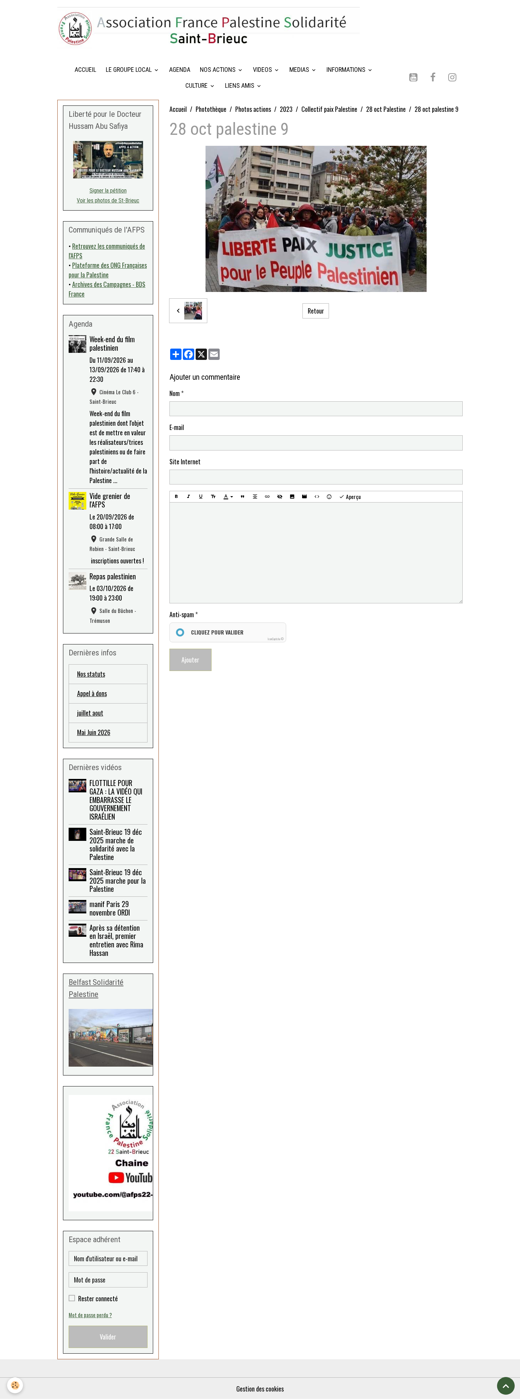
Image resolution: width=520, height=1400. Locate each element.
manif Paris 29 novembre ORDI (109, 908)
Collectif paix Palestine (329, 109)
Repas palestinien (112, 576)
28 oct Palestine (386, 109)
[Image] (292, 496)
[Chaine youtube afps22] (108, 1153)
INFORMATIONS (347, 69)
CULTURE (197, 85)
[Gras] (176, 496)
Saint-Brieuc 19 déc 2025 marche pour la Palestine (117, 880)
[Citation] (242, 496)
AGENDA (179, 69)
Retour (316, 310)
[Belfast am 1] (108, 1038)
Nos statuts (91, 673)
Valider (108, 1336)
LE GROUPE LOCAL (129, 69)
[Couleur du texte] (228, 496)
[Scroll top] (506, 1386)
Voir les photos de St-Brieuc (108, 200)
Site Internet (185, 461)
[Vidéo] (304, 496)
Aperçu (353, 496)
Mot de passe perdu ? (90, 1315)
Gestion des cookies (260, 1388)
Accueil (178, 109)
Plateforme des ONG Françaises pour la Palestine (108, 269)
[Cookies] (15, 1385)
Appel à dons (92, 693)
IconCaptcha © (275, 638)
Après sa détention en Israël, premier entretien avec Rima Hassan (116, 940)
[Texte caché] (279, 496)
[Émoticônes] (329, 496)
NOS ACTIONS (218, 69)
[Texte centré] (255, 496)
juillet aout (90, 712)
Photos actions (253, 109)
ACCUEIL (85, 69)
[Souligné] (201, 496)
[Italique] (188, 496)
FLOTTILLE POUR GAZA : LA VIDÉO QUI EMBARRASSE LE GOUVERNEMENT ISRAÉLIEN (115, 800)
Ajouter (190, 659)
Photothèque (211, 109)
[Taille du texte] (213, 496)
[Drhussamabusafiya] (108, 160)
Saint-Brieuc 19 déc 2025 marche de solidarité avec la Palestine (115, 844)
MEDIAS (300, 69)
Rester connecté (98, 1298)
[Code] (317, 496)
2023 (286, 109)
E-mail (176, 427)
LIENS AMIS (240, 85)
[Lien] (267, 496)
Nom (174, 393)
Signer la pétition (108, 190)
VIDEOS (263, 69)
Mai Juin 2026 (93, 732)
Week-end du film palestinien (112, 343)
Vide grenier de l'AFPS (109, 500)
